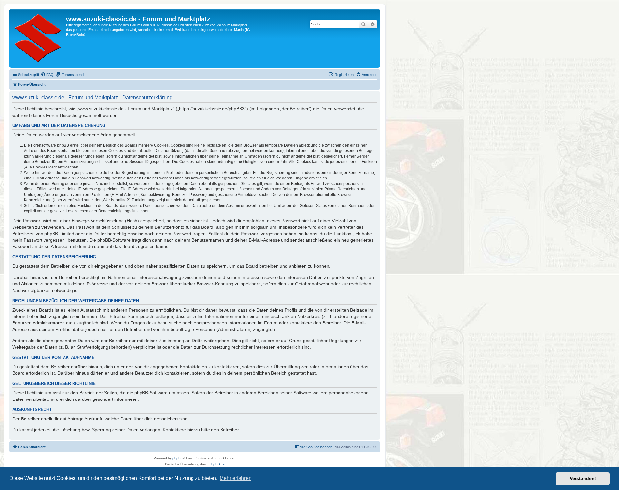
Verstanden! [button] (583, 478)
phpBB (177, 458)
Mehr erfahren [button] (235, 478)
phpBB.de (217, 464)
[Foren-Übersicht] (38, 38)
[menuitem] (47, 75)
